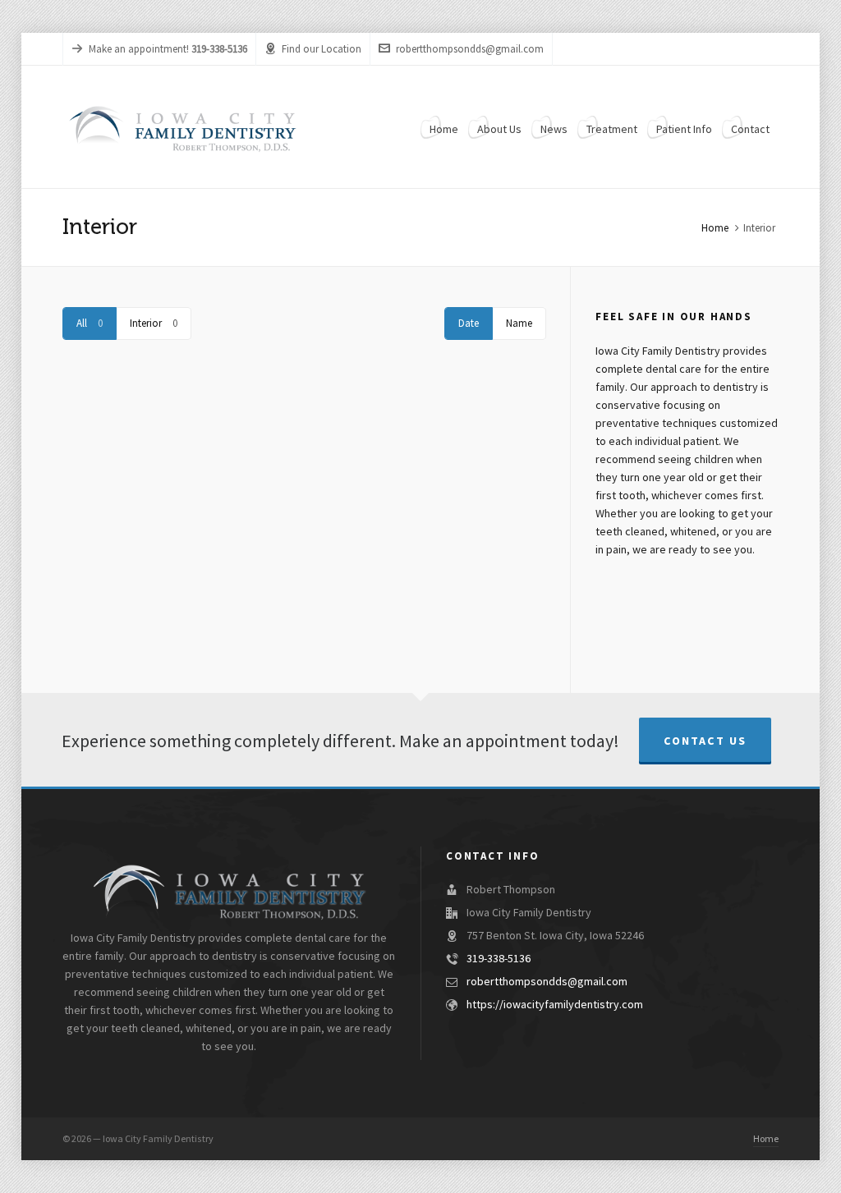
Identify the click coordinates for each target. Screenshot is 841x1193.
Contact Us (705, 741)
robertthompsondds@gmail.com (470, 49)
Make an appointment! (139, 49)
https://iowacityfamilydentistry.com (554, 1005)
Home (714, 228)
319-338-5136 (498, 959)
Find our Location (321, 49)
